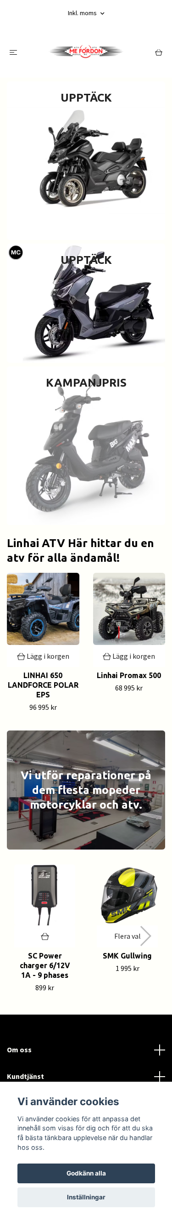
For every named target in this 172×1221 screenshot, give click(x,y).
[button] (145, 936)
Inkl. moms (83, 13)
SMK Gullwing (127, 956)
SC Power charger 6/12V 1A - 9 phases (45, 965)
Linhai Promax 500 (129, 675)
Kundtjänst (25, 1076)
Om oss (19, 1049)
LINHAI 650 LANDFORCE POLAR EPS (43, 685)
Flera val (127, 936)
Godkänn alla (86, 1173)
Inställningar (86, 1197)
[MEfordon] (86, 51)
